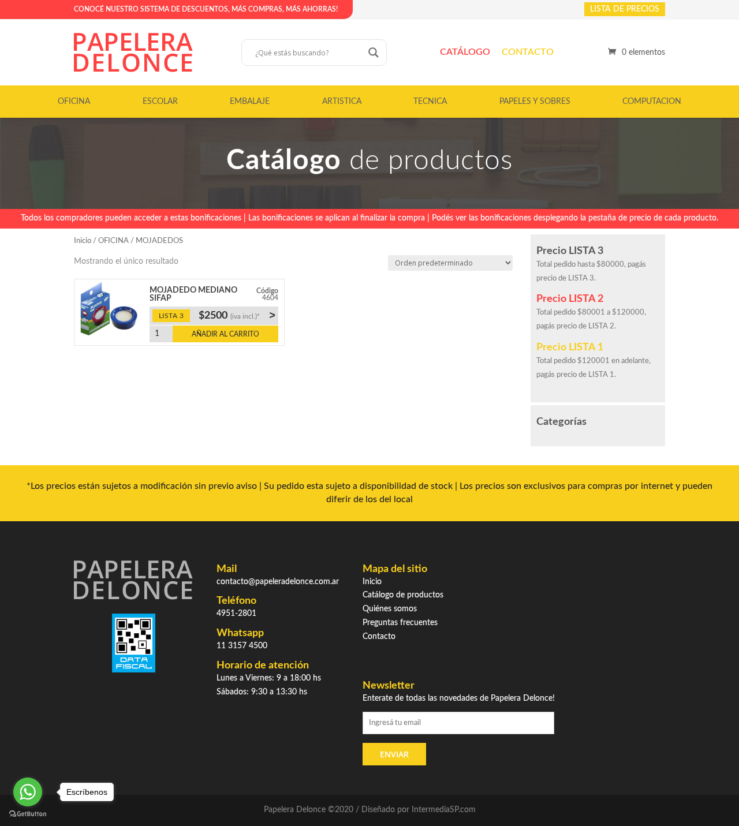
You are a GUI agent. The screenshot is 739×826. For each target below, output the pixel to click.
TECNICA (430, 102)
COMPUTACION (651, 102)
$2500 (237, 315)
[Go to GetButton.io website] (27, 814)
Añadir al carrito (225, 334)
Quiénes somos (390, 609)
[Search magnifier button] (373, 52)
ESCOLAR (160, 102)
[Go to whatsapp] (27, 792)
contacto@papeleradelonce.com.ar (278, 582)
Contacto (528, 52)
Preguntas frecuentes (400, 623)
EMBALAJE (250, 102)
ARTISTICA (341, 102)
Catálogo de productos (403, 595)
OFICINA (74, 102)
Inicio (82, 241)
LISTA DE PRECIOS (624, 9)
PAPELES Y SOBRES (534, 102)
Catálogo (465, 52)
